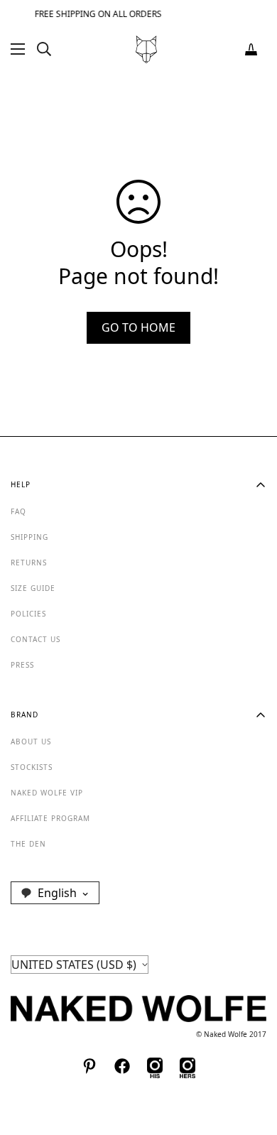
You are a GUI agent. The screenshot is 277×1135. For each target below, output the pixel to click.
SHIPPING (29, 537)
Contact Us (35, 639)
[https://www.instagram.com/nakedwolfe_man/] (155, 1066)
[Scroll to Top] (251, 1060)
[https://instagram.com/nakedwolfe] (187, 1066)
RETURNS (29, 563)
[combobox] (55, 892)
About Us (31, 741)
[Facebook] (122, 1066)
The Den (28, 844)
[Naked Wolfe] (146, 49)
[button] (251, 49)
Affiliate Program (50, 818)
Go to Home (138, 327)
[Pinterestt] (89, 1066)
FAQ (18, 511)
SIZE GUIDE (33, 588)
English (57, 893)
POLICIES (28, 614)
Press (22, 665)
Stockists (32, 767)
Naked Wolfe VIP (47, 793)
